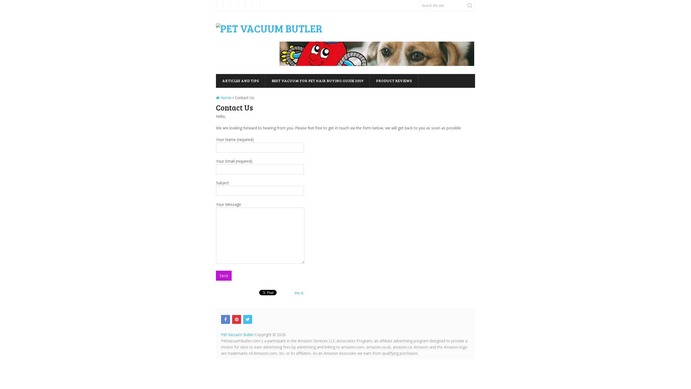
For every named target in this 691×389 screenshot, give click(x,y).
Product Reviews (394, 80)
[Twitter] (247, 319)
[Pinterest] (236, 319)
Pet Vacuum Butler (237, 334)
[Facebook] (225, 319)
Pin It (298, 293)
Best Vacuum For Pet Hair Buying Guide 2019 (317, 80)
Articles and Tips (240, 80)
